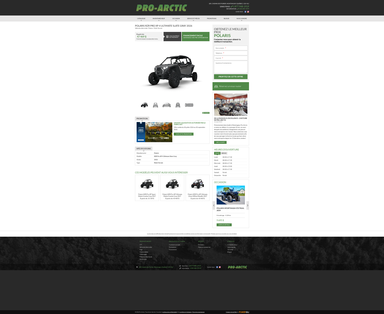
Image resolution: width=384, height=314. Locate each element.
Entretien (201, 245)
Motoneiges (143, 254)
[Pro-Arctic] (161, 8)
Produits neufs (145, 241)
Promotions (172, 247)
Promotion (142, 119)
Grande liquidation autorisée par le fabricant (190, 123)
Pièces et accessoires (204, 247)
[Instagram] (248, 12)
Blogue (229, 252)
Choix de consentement (198, 312)
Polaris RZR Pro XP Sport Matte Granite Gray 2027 (147, 195)
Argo (141, 249)
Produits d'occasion (177, 241)
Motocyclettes (144, 252)
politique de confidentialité (170, 312)
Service (201, 241)
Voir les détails (224, 225)
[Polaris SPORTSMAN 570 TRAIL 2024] (231, 195)
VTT (141, 245)
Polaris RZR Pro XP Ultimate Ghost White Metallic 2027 (197, 195)
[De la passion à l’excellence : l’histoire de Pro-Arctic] (230, 105)
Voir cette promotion (184, 134)
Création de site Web (231, 312)
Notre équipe (231, 247)
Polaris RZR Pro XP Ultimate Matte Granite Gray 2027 (172, 195)
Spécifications (143, 149)
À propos (230, 241)
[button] (139, 72)
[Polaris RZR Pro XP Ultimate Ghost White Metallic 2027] (197, 184)
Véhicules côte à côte (146, 247)
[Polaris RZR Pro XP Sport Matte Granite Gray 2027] (147, 184)
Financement (173, 249)
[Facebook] (245, 12)
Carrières (230, 249)
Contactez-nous (232, 245)
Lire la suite (220, 142)
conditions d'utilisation (186, 312)
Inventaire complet (174, 245)
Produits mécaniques (146, 257)
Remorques (143, 259)
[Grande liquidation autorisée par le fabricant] (154, 132)
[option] (172, 72)
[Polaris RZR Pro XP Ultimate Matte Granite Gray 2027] (172, 184)
